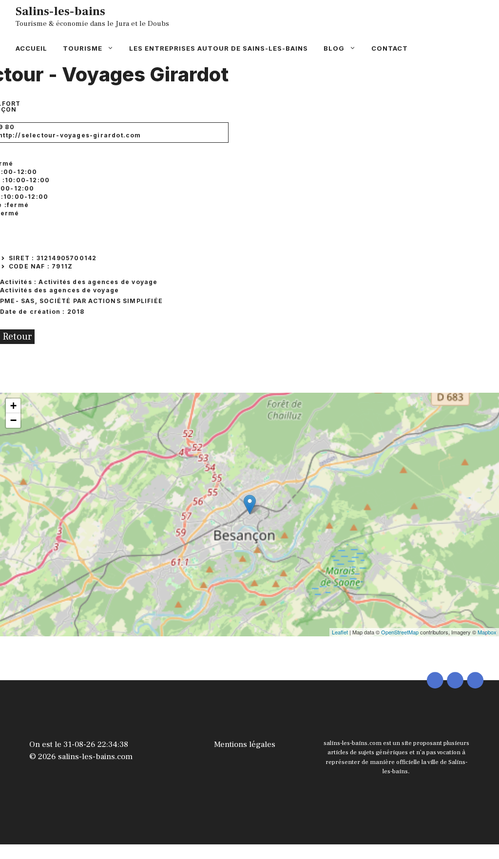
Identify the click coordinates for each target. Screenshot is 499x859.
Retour (17, 336)
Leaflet (340, 632)
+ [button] (13, 406)
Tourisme (82, 48)
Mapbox (487, 632)
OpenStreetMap (400, 632)
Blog (334, 48)
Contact (389, 48)
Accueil (31, 48)
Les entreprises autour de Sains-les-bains (218, 48)
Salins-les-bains (60, 11)
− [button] (13, 420)
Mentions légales (244, 744)
